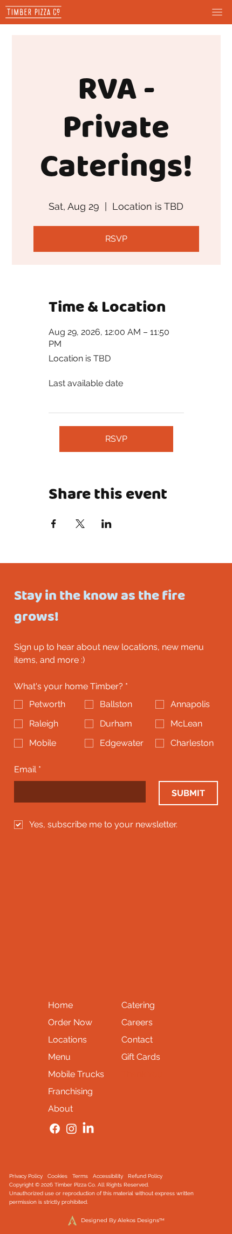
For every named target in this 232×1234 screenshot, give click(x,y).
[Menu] (217, 12)
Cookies (57, 1176)
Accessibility (108, 1176)
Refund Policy (145, 1176)
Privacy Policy (26, 1176)
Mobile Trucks (76, 1074)
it (79, 1202)
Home (60, 1005)
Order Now (70, 1022)
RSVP (116, 239)
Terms (80, 1176)
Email (27, 769)
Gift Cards (140, 1057)
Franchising (70, 1091)
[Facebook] (55, 1128)
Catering (138, 1005)
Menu (59, 1057)
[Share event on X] (80, 523)
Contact (137, 1039)
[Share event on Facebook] (54, 523)
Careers (137, 1022)
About (60, 1108)
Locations (67, 1039)
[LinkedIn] (88, 1128)
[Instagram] (71, 1128)
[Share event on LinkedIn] (106, 523)
